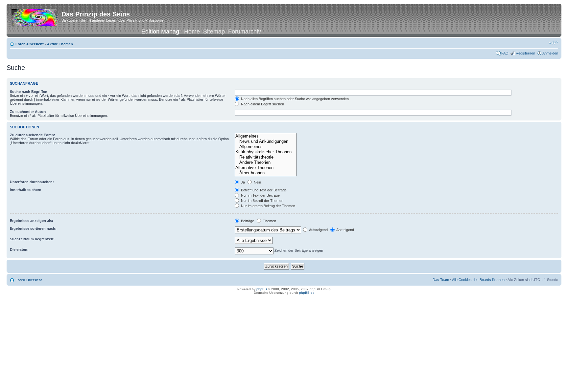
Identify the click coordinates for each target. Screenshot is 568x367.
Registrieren (525, 53)
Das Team (441, 280)
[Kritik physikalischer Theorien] (265, 152)
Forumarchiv (244, 31)
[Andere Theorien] (265, 162)
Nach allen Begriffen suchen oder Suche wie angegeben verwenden (294, 99)
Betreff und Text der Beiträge (263, 190)
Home (192, 31)
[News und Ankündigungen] (265, 141)
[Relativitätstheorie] (265, 157)
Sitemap (214, 31)
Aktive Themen (60, 44)
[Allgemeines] (265, 136)
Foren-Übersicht (29, 44)
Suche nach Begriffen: (29, 92)
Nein (257, 182)
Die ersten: (19, 249)
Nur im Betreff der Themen (261, 201)
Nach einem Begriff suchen (262, 104)
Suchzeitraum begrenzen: (32, 239)
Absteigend (345, 230)
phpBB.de (307, 292)
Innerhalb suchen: (25, 190)
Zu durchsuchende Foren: (32, 135)
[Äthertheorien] (265, 173)
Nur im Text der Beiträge (260, 195)
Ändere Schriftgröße (553, 43)
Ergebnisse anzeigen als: (31, 221)
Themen (269, 221)
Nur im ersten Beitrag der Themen (267, 206)
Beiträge (247, 221)
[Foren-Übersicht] (34, 16)
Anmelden (550, 53)
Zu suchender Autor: (28, 112)
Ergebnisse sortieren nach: (33, 228)
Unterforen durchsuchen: (32, 182)
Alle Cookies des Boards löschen (478, 280)
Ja (242, 182)
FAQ (505, 53)
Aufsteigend (318, 230)
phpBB (261, 289)
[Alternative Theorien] (265, 167)
